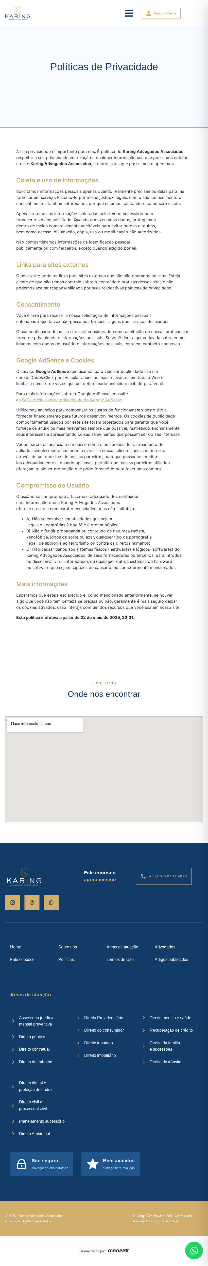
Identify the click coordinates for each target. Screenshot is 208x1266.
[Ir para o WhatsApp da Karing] (51, 902)
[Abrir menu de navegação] (129, 13)
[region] (66, 1226)
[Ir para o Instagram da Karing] (12, 902)
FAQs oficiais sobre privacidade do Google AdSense (72, 399)
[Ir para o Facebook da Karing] (32, 902)
